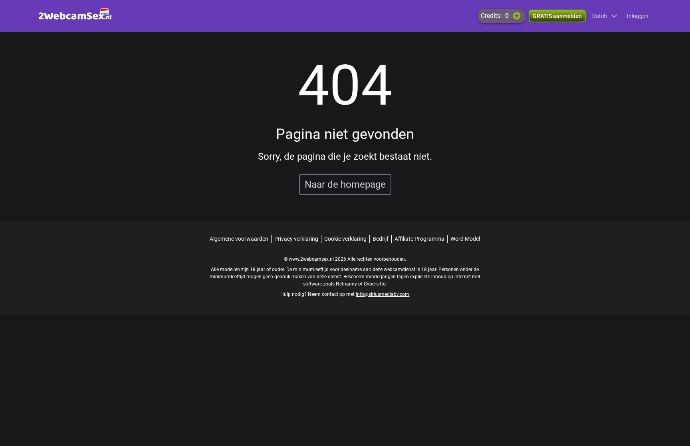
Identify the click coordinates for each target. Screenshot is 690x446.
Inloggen (637, 16)
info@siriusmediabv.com (382, 294)
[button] (605, 16)
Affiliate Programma (419, 239)
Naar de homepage (345, 184)
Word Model (465, 239)
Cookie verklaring (345, 239)
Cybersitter (375, 284)
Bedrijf (381, 239)
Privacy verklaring (296, 239)
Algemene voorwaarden (239, 239)
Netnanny (347, 284)
